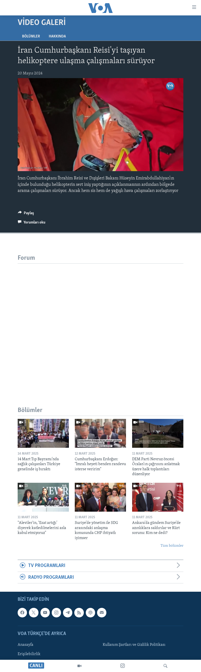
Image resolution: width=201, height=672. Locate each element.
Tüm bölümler (172, 546)
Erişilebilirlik (29, 654)
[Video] (79, 666)
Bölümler (31, 36)
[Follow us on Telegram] (67, 612)
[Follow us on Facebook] (22, 612)
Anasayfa (25, 645)
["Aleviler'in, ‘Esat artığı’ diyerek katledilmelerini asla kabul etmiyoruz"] (43, 497)
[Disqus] (100, 325)
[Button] (26, 214)
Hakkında (57, 36)
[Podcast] (90, 612)
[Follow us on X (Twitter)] (33, 612)
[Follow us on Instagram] (56, 612)
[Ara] (165, 666)
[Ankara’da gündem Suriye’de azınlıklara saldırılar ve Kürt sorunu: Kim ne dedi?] (157, 497)
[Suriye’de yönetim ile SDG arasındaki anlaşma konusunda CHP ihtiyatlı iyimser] (100, 497)
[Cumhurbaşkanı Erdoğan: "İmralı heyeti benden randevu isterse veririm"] (100, 433)
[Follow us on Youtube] (45, 612)
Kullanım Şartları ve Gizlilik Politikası (134, 645)
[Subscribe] (101, 612)
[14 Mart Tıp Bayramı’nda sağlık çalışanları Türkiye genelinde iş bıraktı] (43, 433)
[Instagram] (122, 666)
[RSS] (79, 612)
